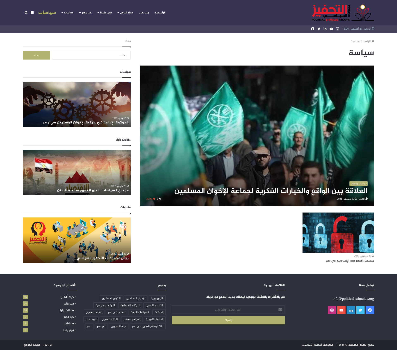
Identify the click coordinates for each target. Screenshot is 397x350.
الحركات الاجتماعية (130, 305)
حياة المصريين (118, 326)
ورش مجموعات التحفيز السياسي (103, 258)
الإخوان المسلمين (111, 298)
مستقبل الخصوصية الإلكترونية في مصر (350, 260)
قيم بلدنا (106, 12)
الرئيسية (160, 12)
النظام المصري (110, 319)
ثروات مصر (91, 319)
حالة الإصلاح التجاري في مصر (147, 326)
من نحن (144, 12)
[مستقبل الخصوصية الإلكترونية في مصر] (338, 233)
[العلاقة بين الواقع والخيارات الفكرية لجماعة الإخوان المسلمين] (257, 136)
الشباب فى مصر (116, 312)
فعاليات (69, 12)
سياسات (47, 13)
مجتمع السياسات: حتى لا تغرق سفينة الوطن (93, 190)
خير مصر (87, 12)
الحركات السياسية (105, 305)
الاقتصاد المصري (154, 305)
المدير (362, 199)
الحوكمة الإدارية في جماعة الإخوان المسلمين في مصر (86, 122)
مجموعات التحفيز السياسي (317, 344)
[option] (77, 104)
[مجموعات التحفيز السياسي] (343, 12)
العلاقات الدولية (154, 319)
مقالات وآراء (66, 310)
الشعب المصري (94, 312)
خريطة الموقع (32, 344)
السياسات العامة (140, 312)
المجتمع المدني (131, 319)
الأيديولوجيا (157, 298)
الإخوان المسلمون (135, 298)
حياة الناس (126, 12)
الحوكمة (159, 312)
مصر (89, 326)
